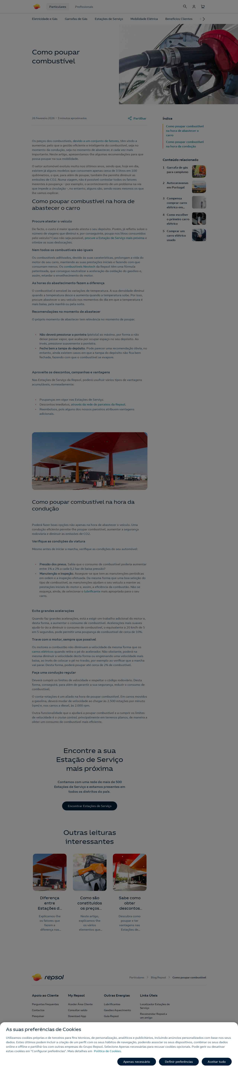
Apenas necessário (136, 1061)
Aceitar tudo (217, 1061)
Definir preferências (179, 1061)
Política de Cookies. (108, 1051)
